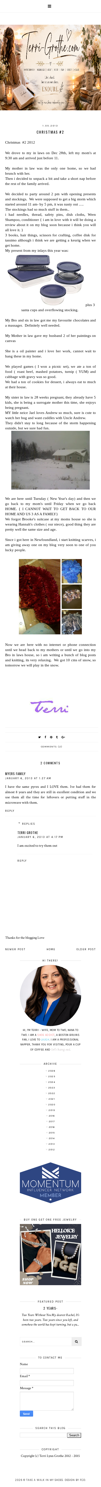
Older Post (86, 949)
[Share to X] (39, 737)
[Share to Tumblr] (57, 737)
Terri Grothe (27, 832)
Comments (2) (52, 746)
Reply (10, 810)
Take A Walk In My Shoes (44, 1480)
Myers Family (15, 773)
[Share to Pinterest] (51, 737)
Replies (28, 823)
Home (51, 949)
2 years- (50, 1308)
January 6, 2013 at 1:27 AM (28, 778)
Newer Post (15, 949)
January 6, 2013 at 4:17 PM (40, 837)
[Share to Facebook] (46, 737)
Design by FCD (75, 1480)
